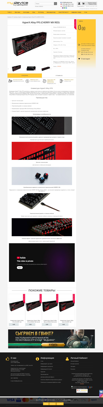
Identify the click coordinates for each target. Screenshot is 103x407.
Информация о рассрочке (47, 366)
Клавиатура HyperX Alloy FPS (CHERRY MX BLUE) (33, 321)
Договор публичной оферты (47, 377)
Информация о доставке (46, 363)
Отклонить (52, 403)
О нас (85, 12)
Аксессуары (26, 12)
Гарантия (43, 371)
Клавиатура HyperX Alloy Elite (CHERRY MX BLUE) (50, 321)
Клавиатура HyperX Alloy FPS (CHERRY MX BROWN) (17, 322)
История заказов (75, 363)
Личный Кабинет (75, 361)
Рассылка (73, 369)
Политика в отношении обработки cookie (51, 382)
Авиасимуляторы (51, 12)
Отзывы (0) (59, 75)
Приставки (17, 12)
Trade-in (9, 12)
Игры (33, 12)
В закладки (85, 59)
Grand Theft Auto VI (63, 12)
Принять (46, 403)
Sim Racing (41, 12)
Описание (24, 75)
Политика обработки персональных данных (51, 379)
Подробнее (60, 403)
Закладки (73, 366)
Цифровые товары (76, 12)
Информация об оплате (46, 369)
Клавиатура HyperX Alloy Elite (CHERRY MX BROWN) (66, 322)
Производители (44, 374)
